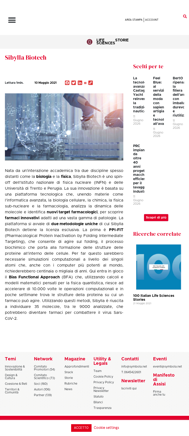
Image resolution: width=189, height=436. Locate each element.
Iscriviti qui (129, 388)
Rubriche (70, 383)
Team (98, 370)
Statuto (99, 396)
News (68, 389)
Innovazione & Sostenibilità (15, 368)
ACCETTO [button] (81, 428)
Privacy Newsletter (101, 389)
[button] (12, 20)
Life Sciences (105, 41)
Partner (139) (43, 395)
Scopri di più (156, 217)
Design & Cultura (11, 377)
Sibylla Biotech (26, 57)
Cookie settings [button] (106, 428)
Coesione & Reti (16, 383)
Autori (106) (42, 389)
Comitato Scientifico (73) (44, 377)
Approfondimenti (76, 366)
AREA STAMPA (133, 19)
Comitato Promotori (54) (44, 368)
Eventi (160, 359)
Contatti (130, 359)
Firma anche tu (159, 393)
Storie (122, 40)
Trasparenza (102, 407)
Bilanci (98, 402)
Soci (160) (40, 383)
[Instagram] (85, 83)
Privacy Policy (104, 382)
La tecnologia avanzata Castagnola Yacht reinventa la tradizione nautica (142, 95)
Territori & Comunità (12, 391)
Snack (68, 372)
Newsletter (133, 381)
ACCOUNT (151, 19)
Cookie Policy (103, 376)
